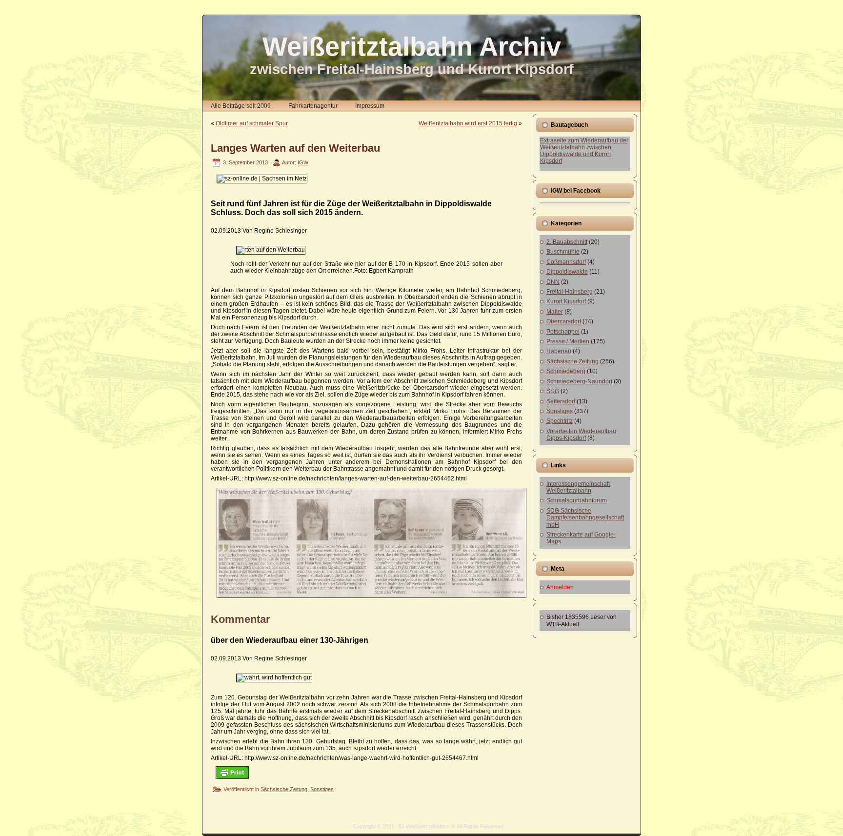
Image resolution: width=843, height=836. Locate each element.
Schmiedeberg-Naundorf (579, 381)
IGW (303, 162)
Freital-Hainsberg (569, 291)
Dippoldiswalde (567, 271)
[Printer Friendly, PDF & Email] (232, 772)
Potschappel (563, 331)
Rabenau (558, 351)
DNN (553, 282)
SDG (552, 391)
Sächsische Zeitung (284, 789)
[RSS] (212, 829)
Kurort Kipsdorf (566, 301)
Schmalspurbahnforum (576, 500)
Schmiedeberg (565, 371)
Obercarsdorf (563, 321)
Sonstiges (322, 789)
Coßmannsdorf (566, 262)
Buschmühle (563, 251)
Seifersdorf (560, 401)
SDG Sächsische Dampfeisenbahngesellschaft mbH (585, 517)
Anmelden (560, 587)
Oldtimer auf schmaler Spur (252, 123)
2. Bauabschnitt (566, 242)
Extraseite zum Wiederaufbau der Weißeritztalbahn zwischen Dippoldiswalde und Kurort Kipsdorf (584, 150)
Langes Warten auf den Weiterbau (295, 148)
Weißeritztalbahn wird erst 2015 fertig (468, 123)
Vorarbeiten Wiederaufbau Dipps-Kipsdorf (581, 434)
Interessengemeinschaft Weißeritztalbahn (578, 487)
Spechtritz (559, 421)
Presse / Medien (567, 341)
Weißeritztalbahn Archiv (411, 46)
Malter (554, 311)
